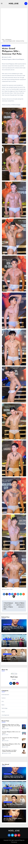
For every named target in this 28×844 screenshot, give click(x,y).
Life (3, 701)
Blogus (21, 840)
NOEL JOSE (13, 4)
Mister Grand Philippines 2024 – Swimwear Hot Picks (11, 51)
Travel (3, 711)
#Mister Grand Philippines (18, 59)
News (3, 704)
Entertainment (6, 45)
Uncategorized (5, 715)
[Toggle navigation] (2, 3)
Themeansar (14, 842)
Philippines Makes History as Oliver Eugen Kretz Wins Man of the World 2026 (13, 628)
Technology (4, 708)
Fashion (4, 698)
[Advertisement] (14, 23)
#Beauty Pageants (7, 59)
